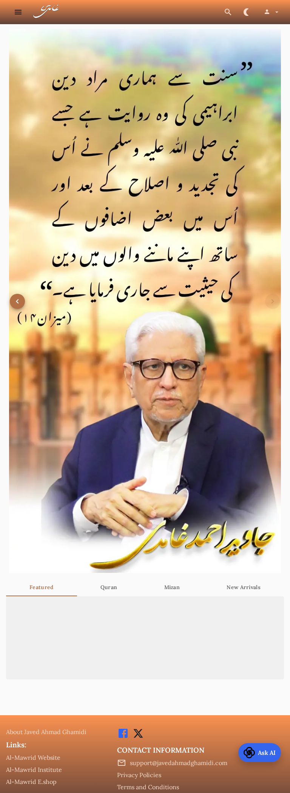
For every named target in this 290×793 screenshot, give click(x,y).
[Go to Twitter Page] (136, 737)
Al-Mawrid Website (33, 757)
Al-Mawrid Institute (34, 769)
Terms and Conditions (148, 787)
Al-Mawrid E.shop (31, 781)
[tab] (41, 587)
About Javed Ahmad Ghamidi (46, 732)
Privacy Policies (139, 775)
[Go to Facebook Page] (123, 737)
